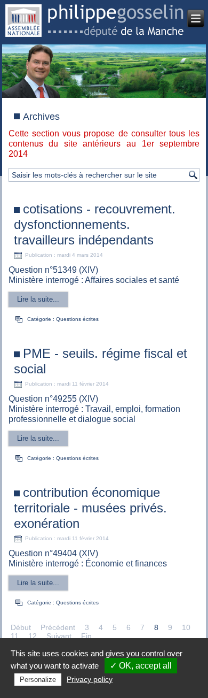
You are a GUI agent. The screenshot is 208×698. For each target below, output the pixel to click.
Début (21, 627)
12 (32, 636)
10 (186, 627)
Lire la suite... (38, 299)
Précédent (58, 627)
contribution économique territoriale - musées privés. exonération (90, 508)
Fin (86, 636)
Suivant (58, 636)
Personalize (38, 680)
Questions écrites (77, 319)
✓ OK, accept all (141, 665)
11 (15, 636)
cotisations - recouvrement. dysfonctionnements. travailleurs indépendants (94, 224)
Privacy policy (90, 679)
